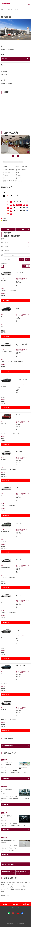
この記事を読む (5, 778)
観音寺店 (3, 295)
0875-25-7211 (5, 58)
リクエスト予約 (5, 301)
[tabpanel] (15, 29)
